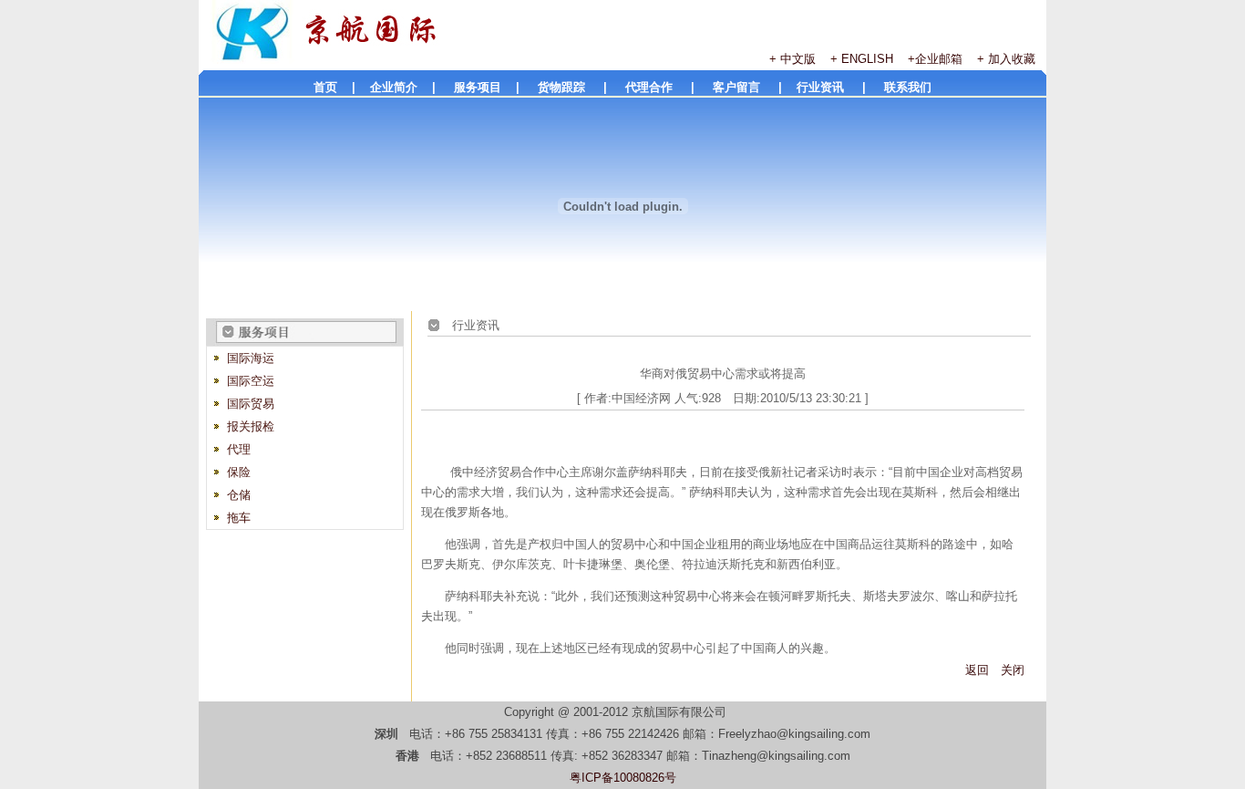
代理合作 (658, 87)
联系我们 (907, 87)
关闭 (1012, 670)
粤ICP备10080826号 (623, 777)
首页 (325, 87)
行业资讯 (829, 87)
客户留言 (745, 87)
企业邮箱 (938, 59)
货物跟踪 (570, 87)
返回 (977, 670)
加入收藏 (1011, 59)
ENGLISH (867, 59)
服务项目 (483, 87)
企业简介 (393, 87)
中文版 (805, 59)
